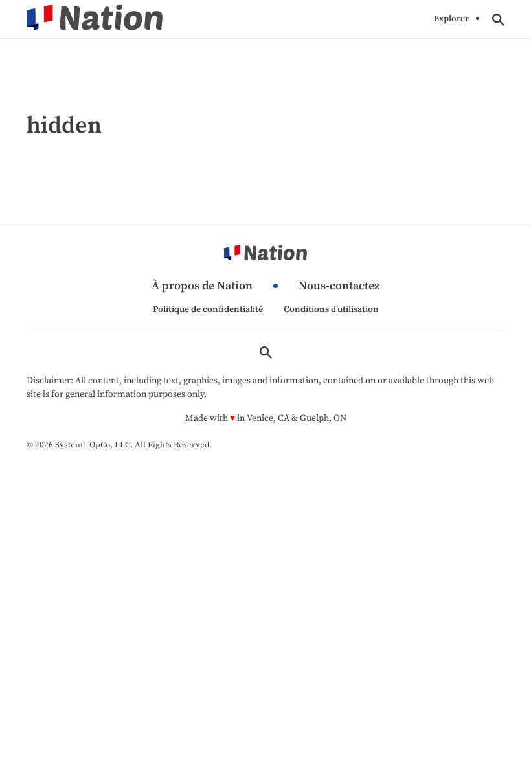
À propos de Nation (202, 286)
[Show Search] (498, 20)
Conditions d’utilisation (331, 309)
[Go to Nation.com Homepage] (95, 19)
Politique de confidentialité (208, 309)
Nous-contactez (339, 286)
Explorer (451, 19)
